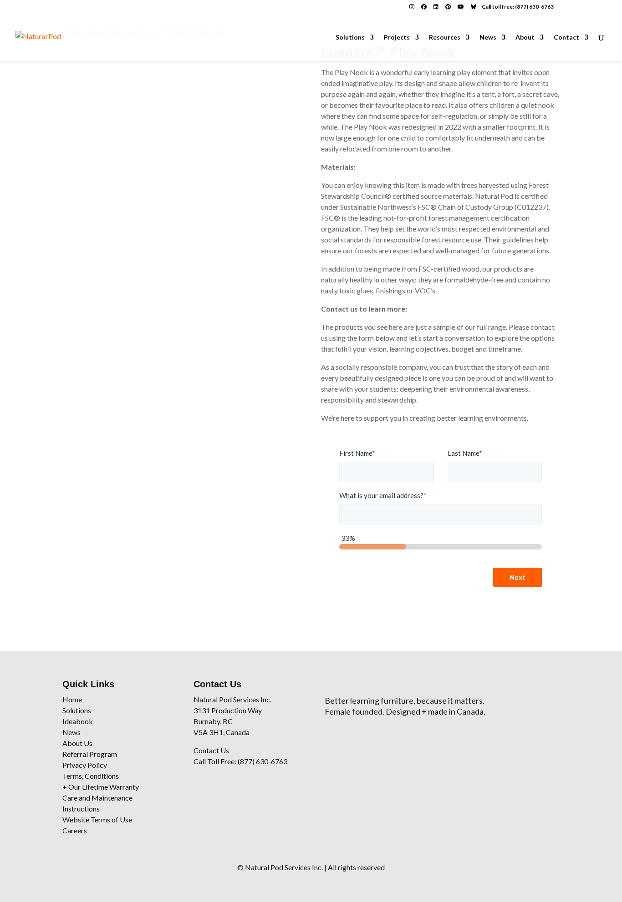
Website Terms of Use (97, 819)
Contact (566, 37)
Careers (74, 830)
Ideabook (77, 721)
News (487, 37)
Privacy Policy (84, 765)
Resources (444, 37)
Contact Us (211, 750)
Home (72, 699)
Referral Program (89, 754)
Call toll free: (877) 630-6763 (518, 6)
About (525, 37)
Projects (397, 37)
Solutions (350, 37)
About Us (77, 743)
